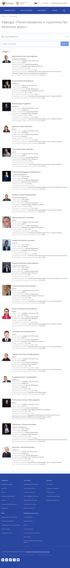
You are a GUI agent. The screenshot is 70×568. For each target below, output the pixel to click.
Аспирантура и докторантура (9, 517)
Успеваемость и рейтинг (52, 488)
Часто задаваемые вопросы (31, 496)
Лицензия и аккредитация (53, 496)
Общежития (4, 508)
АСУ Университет (28, 517)
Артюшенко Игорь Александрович (25, 56)
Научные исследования (7, 521)
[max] (18, 559)
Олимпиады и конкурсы (30, 504)
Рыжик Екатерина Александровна (24, 309)
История (3, 500)
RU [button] (38, 3)
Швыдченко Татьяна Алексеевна (24, 424)
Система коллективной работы (32, 533)
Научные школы (5, 529)
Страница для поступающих (31, 484)
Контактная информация (8, 496)
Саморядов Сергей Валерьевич (23, 331)
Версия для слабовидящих (45, 555)
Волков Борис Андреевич (21, 104)
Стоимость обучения (29, 492)
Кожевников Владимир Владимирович (26, 172)
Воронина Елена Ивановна (22, 126)
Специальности (50, 492)
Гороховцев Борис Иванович (23, 149)
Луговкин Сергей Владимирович (24, 195)
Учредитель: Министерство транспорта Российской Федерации (18, 555)
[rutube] (6, 559)
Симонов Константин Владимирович (25, 354)
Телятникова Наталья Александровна (26, 400)
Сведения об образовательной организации (38, 551)
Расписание (49, 484)
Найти (64, 43)
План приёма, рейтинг (30, 488)
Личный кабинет (28, 521)
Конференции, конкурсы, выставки (10, 525)
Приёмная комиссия (29, 508)
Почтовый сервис (28, 529)
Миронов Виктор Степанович (23, 217)
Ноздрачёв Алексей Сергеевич (23, 240)
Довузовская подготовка (30, 500)
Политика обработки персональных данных (33, 541)
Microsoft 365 (27, 537)
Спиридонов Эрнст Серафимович (24, 377)
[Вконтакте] (2, 559)
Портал (26, 525)
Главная (4, 16)
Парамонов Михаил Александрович (25, 263)
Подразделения (13, 16)
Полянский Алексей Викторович (24, 286)
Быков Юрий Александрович (22, 81)
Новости (3, 492)
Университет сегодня (6, 484)
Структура (4, 488)
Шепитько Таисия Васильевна (23, 447)
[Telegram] (10, 559)
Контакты (45, 3)
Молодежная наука (6, 533)
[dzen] (14, 559)
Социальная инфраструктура (9, 504)
